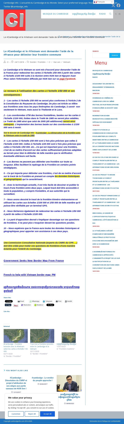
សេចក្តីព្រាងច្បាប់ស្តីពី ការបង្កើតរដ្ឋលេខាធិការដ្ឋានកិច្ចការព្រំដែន (69, 397)
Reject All (32, 414)
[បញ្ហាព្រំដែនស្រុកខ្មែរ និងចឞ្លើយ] (69, 336)
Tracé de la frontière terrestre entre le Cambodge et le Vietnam (41, 346)
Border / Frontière (38, 62)
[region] (31, 406)
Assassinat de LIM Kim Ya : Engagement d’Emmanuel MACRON (104, 87)
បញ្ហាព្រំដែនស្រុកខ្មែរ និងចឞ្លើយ (66, 344)
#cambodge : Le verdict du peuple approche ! (42, 379)
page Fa (64, 79)
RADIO (95, 77)
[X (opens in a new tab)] (113, 5)
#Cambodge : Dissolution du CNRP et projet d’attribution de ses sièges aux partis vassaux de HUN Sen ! (16, 383)
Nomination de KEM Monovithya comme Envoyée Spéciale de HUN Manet (105, 118)
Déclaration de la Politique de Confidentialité (105, 421)
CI (8, 62)
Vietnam (66, 62)
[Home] (59, 36)
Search (96, 51)
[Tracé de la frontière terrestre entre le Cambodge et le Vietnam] (42, 336)
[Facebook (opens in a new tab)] (118, 5)
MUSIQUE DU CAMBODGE (102, 70)
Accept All (47, 414)
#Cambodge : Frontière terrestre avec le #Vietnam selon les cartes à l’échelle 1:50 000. (16, 347)
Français (101, 2)
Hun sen (56, 62)
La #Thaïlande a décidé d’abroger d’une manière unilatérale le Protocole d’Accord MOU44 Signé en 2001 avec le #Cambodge (105, 237)
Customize (16, 414)
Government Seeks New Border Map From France (34, 260)
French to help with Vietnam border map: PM (29, 274)
